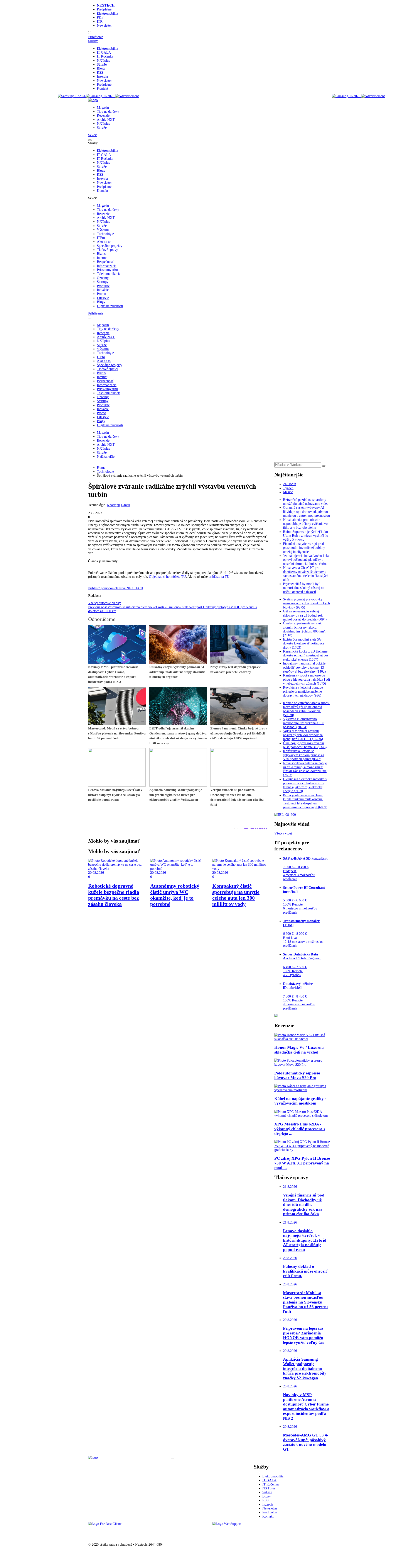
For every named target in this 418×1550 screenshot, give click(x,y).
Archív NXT (106, 119)
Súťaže (102, 64)
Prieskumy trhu (107, 270)
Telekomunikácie (108, 273)
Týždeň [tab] (288, 488)
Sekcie (92, 135)
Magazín (103, 107)
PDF (100, 17)
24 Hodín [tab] (289, 484)
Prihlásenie (95, 37)
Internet (102, 258)
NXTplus (103, 60)
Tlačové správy (107, 250)
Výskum (103, 229)
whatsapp (113, 505)
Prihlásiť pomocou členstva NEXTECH (115, 588)
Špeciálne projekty (109, 246)
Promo (101, 294)
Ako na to (104, 241)
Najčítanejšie (106, 456)
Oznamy (103, 278)
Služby (93, 41)
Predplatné (104, 9)
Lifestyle (103, 298)
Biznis (101, 253)
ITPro (101, 238)
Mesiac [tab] (288, 492)
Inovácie (103, 290)
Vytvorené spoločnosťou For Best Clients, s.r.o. (120, 1531)
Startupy (102, 282)
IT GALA (104, 52)
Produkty (103, 286)
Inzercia (102, 76)
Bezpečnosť (105, 261)
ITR (100, 21)
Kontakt (102, 88)
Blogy (101, 68)
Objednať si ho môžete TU (167, 576)
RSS (100, 72)
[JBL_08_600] (285, 814)
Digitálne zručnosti (110, 306)
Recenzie (103, 115)
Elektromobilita (107, 13)
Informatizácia (106, 266)
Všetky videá (283, 833)
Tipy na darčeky (108, 111)
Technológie (105, 234)
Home (101, 467)
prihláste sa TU (219, 576)
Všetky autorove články (104, 603)
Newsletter (104, 25)
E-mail (125, 505)
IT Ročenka (105, 56)
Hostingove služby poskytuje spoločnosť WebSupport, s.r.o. (253, 1531)
